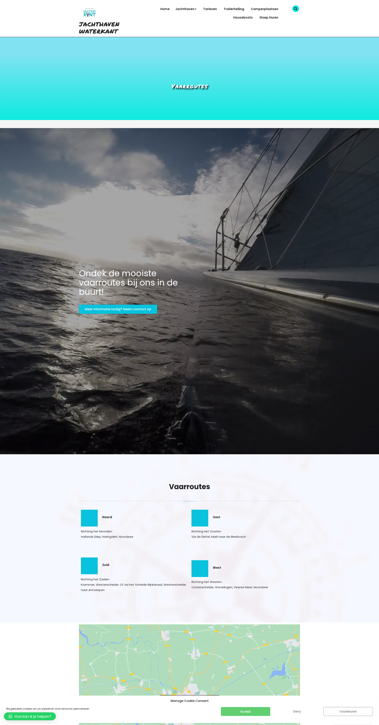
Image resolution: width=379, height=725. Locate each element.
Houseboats (243, 17)
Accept (245, 711)
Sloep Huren (268, 17)
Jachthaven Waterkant (99, 28)
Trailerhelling (234, 9)
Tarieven (210, 9)
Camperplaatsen (264, 9)
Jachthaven (184, 9)
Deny (297, 711)
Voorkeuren (348, 711)
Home (165, 9)
